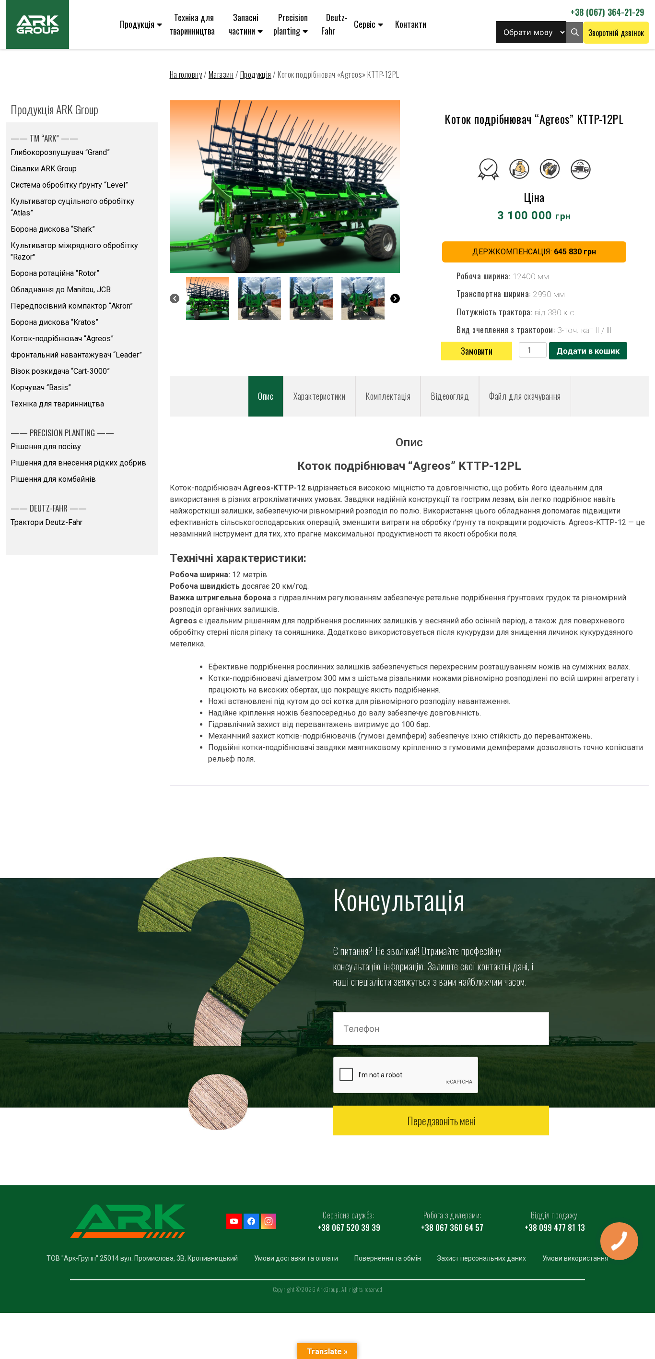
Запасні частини (243, 24)
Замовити (476, 351)
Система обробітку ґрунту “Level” (69, 185)
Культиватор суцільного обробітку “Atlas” (72, 207)
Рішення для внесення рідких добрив (78, 462)
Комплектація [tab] (387, 396)
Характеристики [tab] (319, 396)
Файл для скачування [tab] (525, 396)
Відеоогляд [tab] (450, 396)
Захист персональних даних (481, 1258)
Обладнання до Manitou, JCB (61, 289)
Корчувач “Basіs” (41, 387)
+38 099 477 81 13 (555, 1227)
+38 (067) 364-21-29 (607, 12)
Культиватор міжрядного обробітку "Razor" (74, 251)
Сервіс (364, 24)
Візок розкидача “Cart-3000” (60, 371)
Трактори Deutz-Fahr (46, 522)
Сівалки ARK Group (44, 168)
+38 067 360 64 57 (452, 1227)
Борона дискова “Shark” (53, 229)
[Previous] (174, 298)
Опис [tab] (265, 396)
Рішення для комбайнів (53, 479)
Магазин (221, 74)
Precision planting (290, 24)
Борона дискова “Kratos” (54, 322)
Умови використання (575, 1258)
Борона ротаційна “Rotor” (55, 273)
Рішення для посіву (46, 446)
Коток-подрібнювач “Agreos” (62, 338)
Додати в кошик (588, 351)
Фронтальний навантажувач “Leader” (76, 354)
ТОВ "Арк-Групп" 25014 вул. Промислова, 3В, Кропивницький (142, 1258)
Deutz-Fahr (334, 24)
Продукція (137, 24)
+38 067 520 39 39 (348, 1227)
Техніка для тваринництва (192, 24)
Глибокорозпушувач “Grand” (60, 152)
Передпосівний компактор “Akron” (72, 305)
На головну (186, 74)
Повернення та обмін (387, 1258)
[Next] (395, 298)
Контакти (410, 24)
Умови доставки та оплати (296, 1258)
